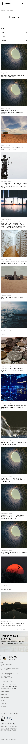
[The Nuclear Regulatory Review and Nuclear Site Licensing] (14, 44)
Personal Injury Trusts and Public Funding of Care (12, 588)
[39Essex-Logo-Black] (6, 2)
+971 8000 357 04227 (6, 676)
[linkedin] (14, 724)
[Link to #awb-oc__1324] (25, 4)
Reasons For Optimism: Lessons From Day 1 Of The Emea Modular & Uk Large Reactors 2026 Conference (14, 517)
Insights (10, 73)
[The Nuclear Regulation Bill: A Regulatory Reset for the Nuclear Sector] (14, 80)
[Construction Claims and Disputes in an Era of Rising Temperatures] (14, 117)
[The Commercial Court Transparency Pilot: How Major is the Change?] (14, 592)
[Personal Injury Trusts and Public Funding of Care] (14, 557)
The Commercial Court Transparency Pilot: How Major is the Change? (12, 624)
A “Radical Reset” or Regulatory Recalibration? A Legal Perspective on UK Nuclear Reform (13, 480)
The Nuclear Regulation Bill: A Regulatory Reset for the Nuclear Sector (12, 112)
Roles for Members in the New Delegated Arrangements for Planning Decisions (14, 262)
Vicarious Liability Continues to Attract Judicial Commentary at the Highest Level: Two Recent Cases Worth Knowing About (14, 185)
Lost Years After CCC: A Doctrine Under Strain (14, 333)
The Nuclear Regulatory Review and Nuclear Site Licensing (12, 75)
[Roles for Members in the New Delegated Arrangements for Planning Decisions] (14, 231)
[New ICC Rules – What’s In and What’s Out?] (14, 266)
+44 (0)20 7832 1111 (6, 665)
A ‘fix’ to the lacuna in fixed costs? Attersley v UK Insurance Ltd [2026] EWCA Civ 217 (12, 370)
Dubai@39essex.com (7, 677)
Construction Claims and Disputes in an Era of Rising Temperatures (13, 148)
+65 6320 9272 (5, 669)
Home (2, 10)
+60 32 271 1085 (9, 681)
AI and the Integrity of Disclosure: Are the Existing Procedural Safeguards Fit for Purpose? (13, 407)
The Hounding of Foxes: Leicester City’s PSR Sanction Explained (13, 443)
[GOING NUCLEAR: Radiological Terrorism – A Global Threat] (14, 521)
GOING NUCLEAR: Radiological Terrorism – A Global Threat (14, 553)
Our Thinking (6, 10)
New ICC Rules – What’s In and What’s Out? (12, 298)
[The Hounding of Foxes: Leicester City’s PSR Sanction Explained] (14, 412)
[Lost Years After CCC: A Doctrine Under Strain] (14, 302)
